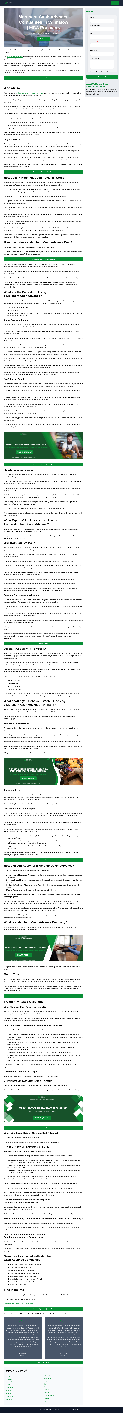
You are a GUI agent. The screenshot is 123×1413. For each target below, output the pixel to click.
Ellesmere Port (49, 1395)
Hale (22, 1304)
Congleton (9, 1387)
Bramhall (7, 1304)
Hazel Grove (29, 1304)
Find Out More (43, 643)
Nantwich (47, 1392)
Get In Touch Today (43, 78)
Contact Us (43, 996)
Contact (114, 3)
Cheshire (47, 1375)
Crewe (46, 1384)
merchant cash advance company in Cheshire (29, 93)
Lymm (8, 1385)
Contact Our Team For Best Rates (43, 172)
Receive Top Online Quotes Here (43, 464)
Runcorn (47, 1387)
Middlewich (9, 1393)
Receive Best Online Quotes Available (43, 259)
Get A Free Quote (43, 1362)
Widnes (46, 1390)
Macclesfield (10, 1382)
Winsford (9, 1399)
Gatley (12, 1304)
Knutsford (9, 1379)
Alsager (46, 1381)
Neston (46, 1401)
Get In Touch (102, 76)
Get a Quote (42, 38)
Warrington (47, 1378)
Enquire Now (43, 860)
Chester (46, 1398)
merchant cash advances (15, 56)
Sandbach (9, 1396)
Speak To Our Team (43, 1127)
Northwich (9, 1390)
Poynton (17, 1304)
